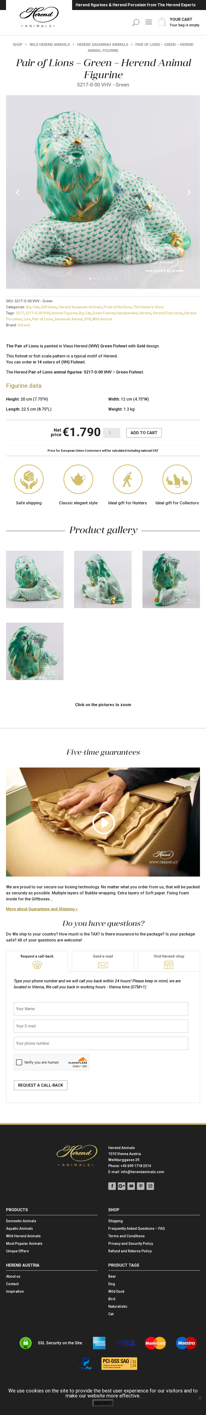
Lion (27, 319)
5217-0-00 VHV (37, 313)
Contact (12, 1284)
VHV (87, 319)
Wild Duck (116, 1291)
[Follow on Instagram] (150, 1186)
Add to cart (144, 432)
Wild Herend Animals (50, 44)
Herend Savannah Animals (102, 44)
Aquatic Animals (19, 1229)
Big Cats (33, 307)
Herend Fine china (168, 313)
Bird (111, 1299)
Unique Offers (17, 1251)
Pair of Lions (42, 319)
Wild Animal (102, 319)
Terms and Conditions (126, 1236)
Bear (112, 1276)
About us (13, 1276)
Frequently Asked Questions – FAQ (136, 1229)
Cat (111, 1314)
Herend (145, 313)
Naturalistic (117, 1306)
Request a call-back (37, 956)
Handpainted (126, 313)
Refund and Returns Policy (130, 1251)
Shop (17, 44)
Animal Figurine (64, 313)
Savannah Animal (69, 319)
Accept (103, 1402)
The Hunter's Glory (148, 307)
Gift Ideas (49, 307)
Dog (111, 1284)
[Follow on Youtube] (131, 1186)
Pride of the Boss (118, 307)
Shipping (115, 1221)
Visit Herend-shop (169, 956)
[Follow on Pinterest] (140, 1186)
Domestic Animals (21, 1221)
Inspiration (15, 1291)
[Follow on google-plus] (121, 1186)
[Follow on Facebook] (112, 1186)
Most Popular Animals (24, 1244)
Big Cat (84, 313)
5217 (20, 313)
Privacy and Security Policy (130, 1244)
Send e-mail (103, 956)
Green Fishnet (103, 313)
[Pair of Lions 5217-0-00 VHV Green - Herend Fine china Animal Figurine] (103, 287)
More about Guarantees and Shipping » (42, 909)
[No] (199, 1397)
